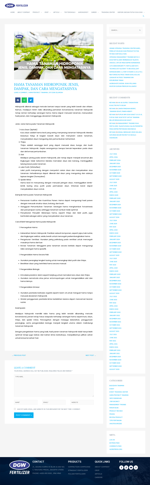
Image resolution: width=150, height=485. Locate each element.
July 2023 (113, 258)
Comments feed (115, 446)
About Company (23, 12)
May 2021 (112, 341)
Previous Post (19, 355)
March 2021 (113, 347)
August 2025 (114, 179)
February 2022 (114, 312)
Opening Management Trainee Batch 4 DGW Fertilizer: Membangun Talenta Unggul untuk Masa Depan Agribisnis (124, 60)
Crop (47, 12)
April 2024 (113, 230)
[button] (18, 100)
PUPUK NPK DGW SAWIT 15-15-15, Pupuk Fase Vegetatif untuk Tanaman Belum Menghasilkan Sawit (125, 117)
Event (111, 389)
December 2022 (115, 280)
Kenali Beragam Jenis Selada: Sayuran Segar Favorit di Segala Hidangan (125, 135)
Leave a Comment (20, 92)
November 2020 (115, 360)
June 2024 (113, 223)
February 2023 (114, 274)
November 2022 (115, 284)
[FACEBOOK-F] (121, 467)
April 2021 (113, 344)
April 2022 (113, 306)
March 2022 (113, 309)
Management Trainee (117, 404)
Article (56, 12)
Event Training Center (118, 392)
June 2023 (113, 261)
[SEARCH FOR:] (125, 30)
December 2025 (115, 166)
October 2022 (114, 287)
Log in (112, 440)
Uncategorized (115, 423)
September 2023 (115, 252)
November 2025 (115, 170)
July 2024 (113, 220)
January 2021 (114, 353)
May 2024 (112, 227)
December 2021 (115, 319)
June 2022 (113, 300)
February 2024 (114, 236)
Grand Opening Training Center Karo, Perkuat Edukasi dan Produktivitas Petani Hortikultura (124, 51)
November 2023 (115, 246)
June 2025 (113, 185)
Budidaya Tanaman (116, 385)
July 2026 (113, 154)
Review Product (116, 417)
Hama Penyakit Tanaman (38, 92)
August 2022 (114, 293)
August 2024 (114, 217)
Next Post (91, 355)
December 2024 (115, 204)
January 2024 (114, 239)
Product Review (116, 411)
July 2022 (113, 296)
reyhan (112, 102)
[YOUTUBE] (131, 467)
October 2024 (114, 211)
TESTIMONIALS (69, 12)
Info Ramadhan (115, 398)
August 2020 (114, 369)
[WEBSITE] (82, 403)
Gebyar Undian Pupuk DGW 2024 (130, 12)
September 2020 (115, 366)
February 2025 (114, 198)
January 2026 (114, 163)
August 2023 (114, 255)
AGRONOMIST (83, 12)
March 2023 (113, 271)
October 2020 (114, 363)
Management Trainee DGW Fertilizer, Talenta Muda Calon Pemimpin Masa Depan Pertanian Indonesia (125, 126)
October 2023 (114, 249)
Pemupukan (113, 408)
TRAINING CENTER (108, 12)
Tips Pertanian (115, 420)
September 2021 (115, 328)
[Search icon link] (143, 16)
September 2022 (115, 290)
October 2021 (114, 325)
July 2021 (113, 334)
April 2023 (113, 268)
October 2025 (114, 173)
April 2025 (113, 192)
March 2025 (113, 195)
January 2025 (114, 201)
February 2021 (114, 350)
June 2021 (113, 338)
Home (12, 12)
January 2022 (114, 315)
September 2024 (115, 214)
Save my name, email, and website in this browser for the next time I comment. (48, 409)
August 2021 (114, 331)
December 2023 (115, 242)
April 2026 (113, 157)
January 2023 (114, 277)
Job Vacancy (114, 401)
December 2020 (115, 357)
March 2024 (113, 233)
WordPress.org (115, 449)
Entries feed (114, 443)
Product (36, 12)
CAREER (94, 12)
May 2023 (112, 265)
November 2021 (115, 322)
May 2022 (112, 303)
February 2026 (115, 160)
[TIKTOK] (126, 467)
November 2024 (115, 208)
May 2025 (112, 189)
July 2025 (113, 182)
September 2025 (115, 176)
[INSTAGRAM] (136, 467)
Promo (112, 414)
